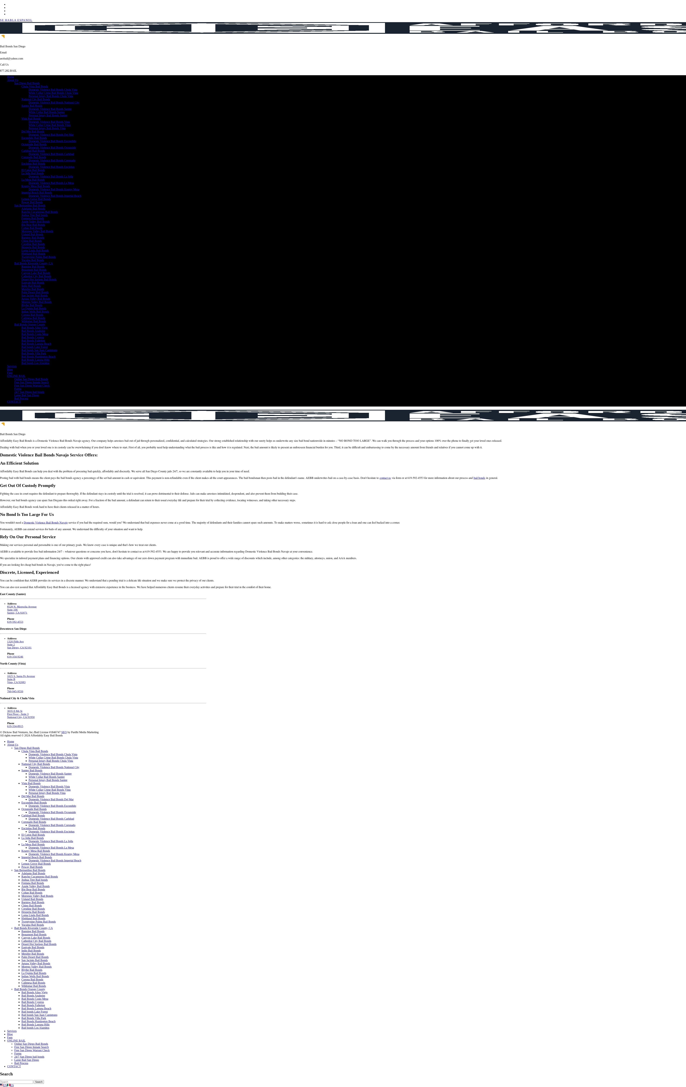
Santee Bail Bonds (31, 105)
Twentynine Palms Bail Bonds (38, 256)
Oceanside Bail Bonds (34, 144)
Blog (10, 369)
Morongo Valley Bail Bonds (37, 231)
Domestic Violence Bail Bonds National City (54, 102)
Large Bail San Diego (26, 395)
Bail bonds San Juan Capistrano (39, 350)
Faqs (10, 372)
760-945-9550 (15, 691)
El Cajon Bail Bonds (33, 170)
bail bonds (479, 478)
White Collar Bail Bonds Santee (47, 112)
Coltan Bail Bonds (31, 227)
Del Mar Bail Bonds (32, 131)
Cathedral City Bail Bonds (36, 276)
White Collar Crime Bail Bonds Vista (50, 125)
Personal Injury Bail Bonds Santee (48, 115)
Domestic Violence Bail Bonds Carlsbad (51, 153)
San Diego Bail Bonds (27, 83)
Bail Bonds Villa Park (33, 353)
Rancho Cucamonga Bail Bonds (39, 211)
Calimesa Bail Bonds (33, 318)
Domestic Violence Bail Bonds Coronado (52, 160)
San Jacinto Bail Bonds (34, 295)
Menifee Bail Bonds (32, 289)
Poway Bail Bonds (32, 202)
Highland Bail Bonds (33, 253)
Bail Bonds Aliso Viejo (34, 327)
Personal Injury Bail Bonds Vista (47, 128)
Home (10, 76)
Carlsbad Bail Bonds (33, 150)
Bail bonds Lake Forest (34, 346)
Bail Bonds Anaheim (33, 330)
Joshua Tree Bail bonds (34, 215)
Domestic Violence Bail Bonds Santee (50, 108)
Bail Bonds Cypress (32, 337)
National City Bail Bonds (35, 99)
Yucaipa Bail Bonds (32, 260)
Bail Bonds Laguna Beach (36, 343)
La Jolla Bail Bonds (32, 173)
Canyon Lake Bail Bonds (35, 272)
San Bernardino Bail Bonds (29, 205)
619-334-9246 (15, 656)
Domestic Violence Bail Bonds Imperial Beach (55, 195)
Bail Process (21, 398)
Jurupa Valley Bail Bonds (35, 298)
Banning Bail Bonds (32, 266)
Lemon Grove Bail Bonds (36, 198)
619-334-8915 (15, 726)
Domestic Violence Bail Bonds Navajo (46, 522)
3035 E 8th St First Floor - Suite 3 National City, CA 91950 (21, 714)
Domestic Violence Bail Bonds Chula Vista (53, 89)
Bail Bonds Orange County (29, 324)
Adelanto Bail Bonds (33, 208)
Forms (17, 388)
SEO (64, 732)
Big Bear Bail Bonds (33, 224)
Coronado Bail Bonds (33, 157)
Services (12, 366)
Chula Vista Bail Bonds (34, 86)
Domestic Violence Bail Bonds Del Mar (51, 134)
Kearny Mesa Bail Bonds (35, 186)
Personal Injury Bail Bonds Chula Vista (51, 96)
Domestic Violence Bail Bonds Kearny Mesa (54, 189)
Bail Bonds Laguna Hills (35, 359)
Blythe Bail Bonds (31, 305)
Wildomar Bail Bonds (33, 321)
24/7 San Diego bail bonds (29, 391)
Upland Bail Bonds (32, 234)
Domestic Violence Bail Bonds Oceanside (52, 147)
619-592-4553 (15, 621)
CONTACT (14, 401)
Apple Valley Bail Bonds (35, 221)
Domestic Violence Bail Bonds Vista (49, 121)
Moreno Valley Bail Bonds (36, 301)
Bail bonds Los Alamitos (35, 363)
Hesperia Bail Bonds (33, 247)
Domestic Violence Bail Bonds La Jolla (51, 176)
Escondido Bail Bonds (34, 137)
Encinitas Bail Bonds (33, 163)
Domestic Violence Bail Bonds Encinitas (51, 166)
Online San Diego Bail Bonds (31, 379)
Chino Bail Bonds (31, 240)
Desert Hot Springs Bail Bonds (38, 279)
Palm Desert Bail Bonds (35, 292)
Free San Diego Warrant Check (32, 385)
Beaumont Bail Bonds (33, 269)
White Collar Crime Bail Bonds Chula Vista (53, 92)
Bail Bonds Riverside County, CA (33, 263)
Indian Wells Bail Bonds (35, 311)
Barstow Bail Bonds (32, 237)
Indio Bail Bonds (31, 285)
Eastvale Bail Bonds (32, 282)
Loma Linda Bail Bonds (35, 250)
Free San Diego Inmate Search (31, 382)
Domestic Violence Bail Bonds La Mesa (51, 182)
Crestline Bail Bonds (33, 244)
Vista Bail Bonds (31, 118)
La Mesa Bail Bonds (33, 179)
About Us (12, 79)
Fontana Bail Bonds (32, 218)
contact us (385, 478)
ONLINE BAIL (16, 375)
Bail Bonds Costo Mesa (34, 334)
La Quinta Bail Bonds (33, 308)
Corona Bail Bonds (32, 314)
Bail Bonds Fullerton (33, 340)
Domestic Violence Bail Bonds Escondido (52, 141)
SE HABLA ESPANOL (16, 20)
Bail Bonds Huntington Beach (38, 356)
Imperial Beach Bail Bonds (36, 192)
